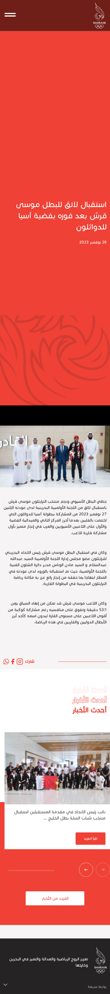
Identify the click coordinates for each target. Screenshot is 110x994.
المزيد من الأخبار (55, 898)
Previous (100, 870)
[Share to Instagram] (20, 661)
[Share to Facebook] (12, 661)
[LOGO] (97, 15)
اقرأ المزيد (90, 838)
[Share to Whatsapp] (6, 661)
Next (83, 870)
